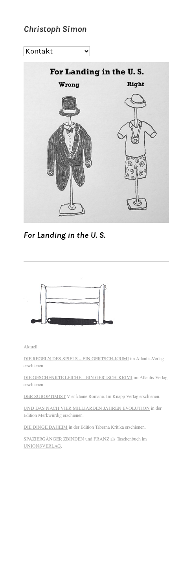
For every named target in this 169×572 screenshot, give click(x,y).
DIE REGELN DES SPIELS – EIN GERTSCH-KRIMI (76, 358)
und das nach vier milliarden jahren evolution (87, 408)
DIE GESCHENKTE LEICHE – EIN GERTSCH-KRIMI (78, 377)
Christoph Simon (55, 29)
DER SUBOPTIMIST (45, 396)
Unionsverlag (42, 445)
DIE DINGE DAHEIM (46, 427)
